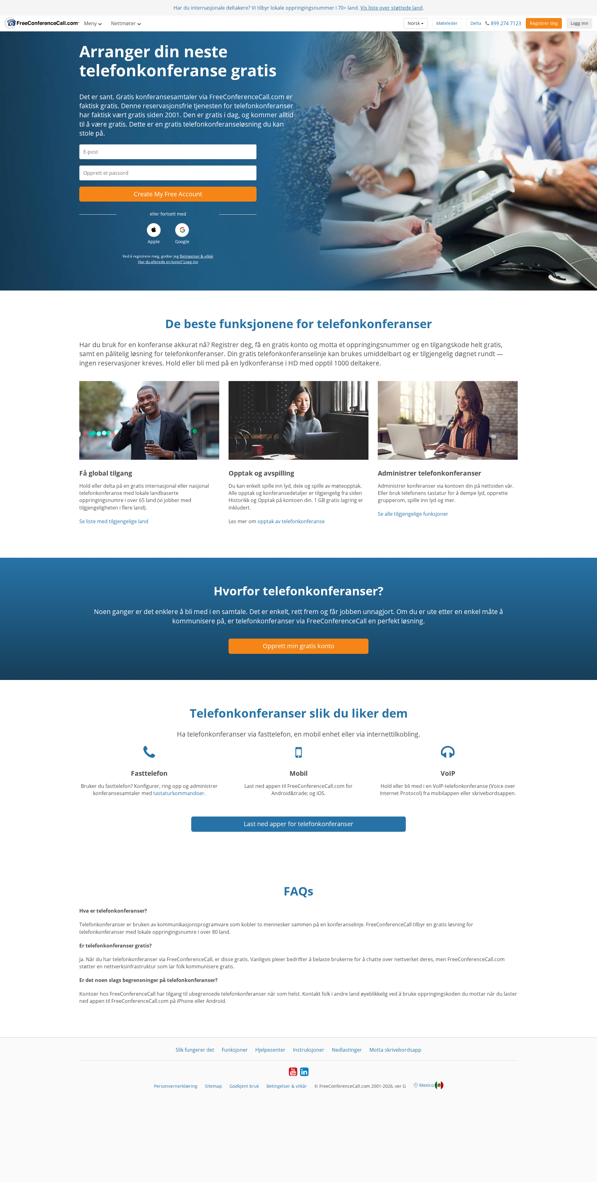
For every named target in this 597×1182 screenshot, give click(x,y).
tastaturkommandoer (178, 793)
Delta (475, 23)
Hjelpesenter (270, 1049)
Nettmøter (124, 23)
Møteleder (447, 23)
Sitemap (213, 1086)
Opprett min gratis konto (298, 646)
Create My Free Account (168, 194)
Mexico (426, 1085)
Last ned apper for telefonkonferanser (298, 824)
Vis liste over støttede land (391, 7)
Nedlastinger (347, 1049)
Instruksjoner (308, 1049)
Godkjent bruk (244, 1086)
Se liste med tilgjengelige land (113, 521)
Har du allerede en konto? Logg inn (168, 261)
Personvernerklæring (175, 1086)
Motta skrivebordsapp (395, 1049)
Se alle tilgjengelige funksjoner (413, 513)
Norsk (414, 23)
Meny (91, 23)
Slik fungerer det (195, 1049)
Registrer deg (544, 23)
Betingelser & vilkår (197, 256)
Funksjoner (235, 1049)
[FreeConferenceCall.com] (42, 23)
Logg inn (579, 23)
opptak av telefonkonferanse (291, 521)
